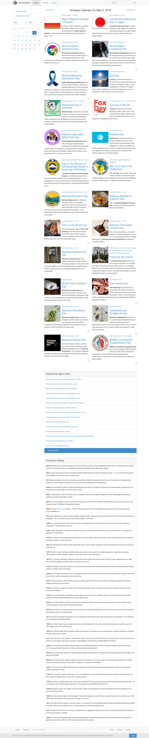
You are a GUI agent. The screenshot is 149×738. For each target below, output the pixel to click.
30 (30, 48)
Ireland (66, 446)
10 (35, 36)
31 (35, 48)
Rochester (69, 403)
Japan (75, 384)
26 (15, 48)
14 (22, 40)
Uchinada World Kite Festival (55, 427)
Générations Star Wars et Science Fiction (59, 412)
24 (35, 44)
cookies (19, 735)
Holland (62, 422)
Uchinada (70, 427)
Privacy (119, 730)
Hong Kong (69, 379)
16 (30, 40)
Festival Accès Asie (52, 441)
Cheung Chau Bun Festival (55, 379)
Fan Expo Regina (51, 431)
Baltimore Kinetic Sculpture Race (57, 393)
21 (22, 44)
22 (27, 44)
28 (22, 48)
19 (15, 44)
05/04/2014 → (132, 10)
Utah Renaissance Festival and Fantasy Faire (61, 436)
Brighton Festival (51, 389)
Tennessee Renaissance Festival (57, 417)
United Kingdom (71, 389)
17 (35, 40)
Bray (61, 446)
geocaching (62, 509)
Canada (67, 431)
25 (39, 44)
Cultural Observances (116, 130)
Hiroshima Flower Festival (54, 384)
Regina (61, 431)
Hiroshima (68, 384)
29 (27, 48)
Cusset (77, 412)
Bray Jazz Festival (52, 446)
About (18, 730)
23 (30, 44)
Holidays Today (21, 11)
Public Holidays (66, 15)
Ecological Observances (117, 71)
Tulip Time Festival (52, 422)
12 (15, 40)
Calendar (36, 3)
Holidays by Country (23, 16)
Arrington (72, 417)
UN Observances (67, 279)
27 (19, 48)
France (82, 412)
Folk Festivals (114, 248)
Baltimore (73, 393)
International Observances (70, 42)
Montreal (64, 441)
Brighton (62, 389)
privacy (64, 735)
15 (27, 40)
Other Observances (115, 279)
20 (19, 44)
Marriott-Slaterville (84, 436)
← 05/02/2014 (49, 10)
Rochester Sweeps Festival (55, 403)
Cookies (128, 730)
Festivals (46, 3)
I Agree (133, 735)
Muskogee (72, 398)
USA (78, 393)
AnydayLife (42, 730)
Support (25, 730)
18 (39, 40)
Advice (54, 3)
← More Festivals (52, 450)
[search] (134, 3)
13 (19, 40)
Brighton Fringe (51, 408)
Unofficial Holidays (115, 192)
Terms (112, 730)
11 (39, 36)
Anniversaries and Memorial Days (72, 160)
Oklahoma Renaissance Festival (57, 398)
